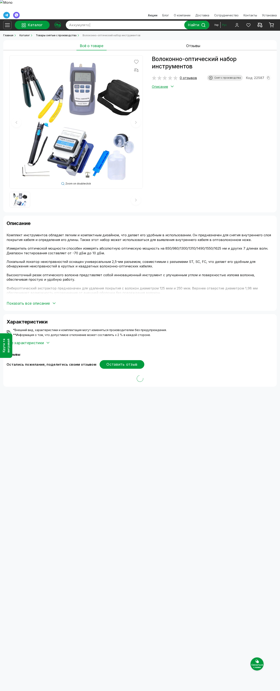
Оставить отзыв (122, 364)
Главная (8, 35)
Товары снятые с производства (56, 35)
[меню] (7, 25)
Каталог (24, 35)
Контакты (250, 15)
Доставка (202, 15)
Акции (152, 15)
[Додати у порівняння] (136, 70)
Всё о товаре (91, 46)
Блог (165, 15)
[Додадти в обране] (136, 62)
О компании (182, 15)
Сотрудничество (226, 15)
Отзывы (193, 46)
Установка (269, 15)
